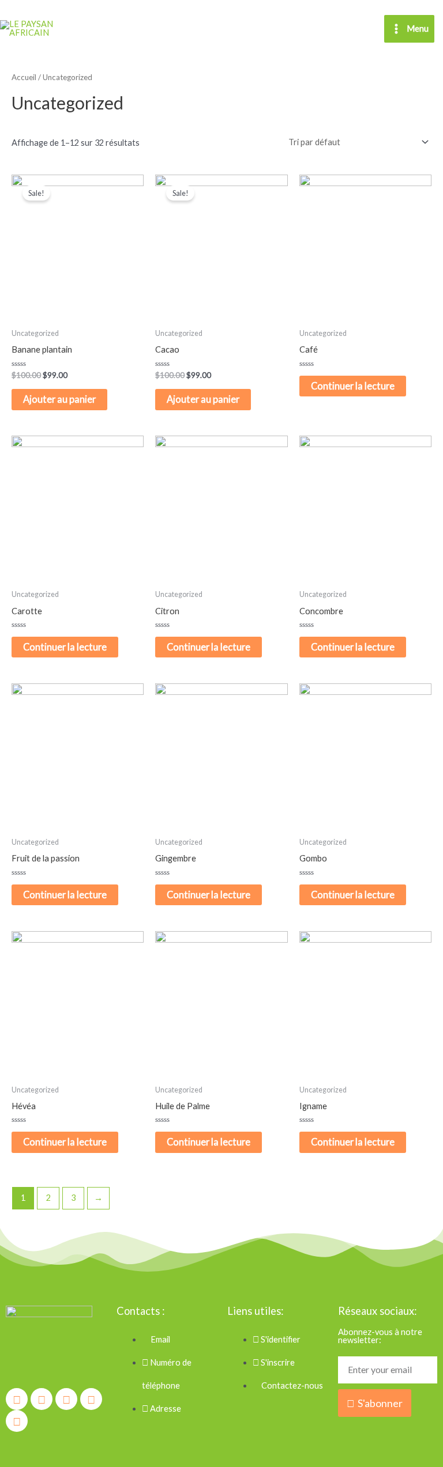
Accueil (24, 77)
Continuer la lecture (353, 385)
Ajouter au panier (59, 399)
